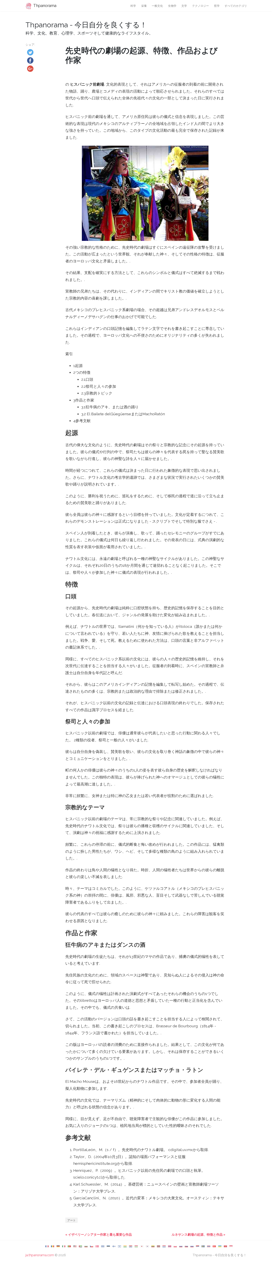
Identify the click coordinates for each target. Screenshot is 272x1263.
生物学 (172, 5)
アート (71, 1220)
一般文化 (157, 5)
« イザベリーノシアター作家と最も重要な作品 (98, 1234)
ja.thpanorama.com (39, 1255)
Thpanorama (44, 5)
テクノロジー (200, 5)
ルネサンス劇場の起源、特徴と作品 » (198, 1234)
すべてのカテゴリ (236, 5)
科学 (133, 5)
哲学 (217, 5)
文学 (184, 5)
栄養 (144, 5)
